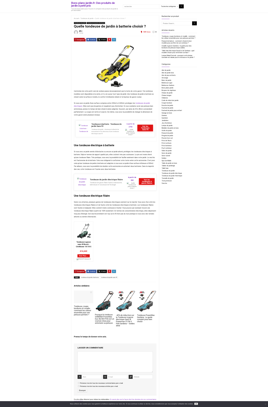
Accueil (76, 18)
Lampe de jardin (167, 125)
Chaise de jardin (167, 93)
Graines (164, 115)
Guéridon (165, 118)
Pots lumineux (166, 146)
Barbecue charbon (168, 85)
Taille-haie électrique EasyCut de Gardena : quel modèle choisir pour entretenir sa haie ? (178, 51)
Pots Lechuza (166, 143)
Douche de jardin (167, 105)
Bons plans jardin (167, 88)
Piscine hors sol (167, 138)
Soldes (164, 158)
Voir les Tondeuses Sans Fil (145, 128)
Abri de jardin (166, 70)
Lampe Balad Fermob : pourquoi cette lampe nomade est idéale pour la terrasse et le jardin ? (178, 56)
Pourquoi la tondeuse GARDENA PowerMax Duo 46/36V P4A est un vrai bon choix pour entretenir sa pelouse (104, 319)
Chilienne (165, 98)
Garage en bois (167, 113)
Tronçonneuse (167, 181)
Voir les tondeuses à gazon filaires (146, 181)
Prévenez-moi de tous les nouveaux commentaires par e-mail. (101, 383)
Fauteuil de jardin (167, 108)
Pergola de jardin (167, 135)
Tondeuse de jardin (86, 18)
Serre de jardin (166, 153)
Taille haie (165, 168)
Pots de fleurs (166, 140)
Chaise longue (166, 95)
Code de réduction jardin (170, 100)
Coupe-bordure (167, 103)
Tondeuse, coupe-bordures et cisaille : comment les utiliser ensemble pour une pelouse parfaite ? (82, 310)
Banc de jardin (166, 80)
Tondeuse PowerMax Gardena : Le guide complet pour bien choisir (146, 318)
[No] (265, 404)
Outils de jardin (167, 130)
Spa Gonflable (166, 161)
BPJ (80, 31)
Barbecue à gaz (167, 83)
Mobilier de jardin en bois (170, 128)
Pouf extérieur (167, 148)
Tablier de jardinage (168, 166)
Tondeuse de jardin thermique (172, 176)
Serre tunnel (166, 156)
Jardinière (165, 120)
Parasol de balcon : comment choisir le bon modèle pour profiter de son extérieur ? (177, 42)
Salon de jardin (167, 151)
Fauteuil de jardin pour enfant (172, 110)
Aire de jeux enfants (169, 75)
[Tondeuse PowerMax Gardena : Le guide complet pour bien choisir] (146, 292)
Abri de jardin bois (168, 73)
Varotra (164, 183)
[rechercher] (181, 6)
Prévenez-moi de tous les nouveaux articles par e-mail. (99, 386)
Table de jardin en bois (169, 163)
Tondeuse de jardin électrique (95, 23)
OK (196, 404)
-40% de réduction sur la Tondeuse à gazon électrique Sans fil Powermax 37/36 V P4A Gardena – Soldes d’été (125, 320)
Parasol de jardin (167, 133)
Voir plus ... (83, 256)
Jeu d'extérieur (167, 123)
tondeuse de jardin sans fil (109, 277)
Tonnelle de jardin (168, 178)
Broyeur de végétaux (169, 90)
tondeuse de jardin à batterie (90, 277)
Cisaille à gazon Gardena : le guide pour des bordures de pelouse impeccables (176, 47)
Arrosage (165, 78)
